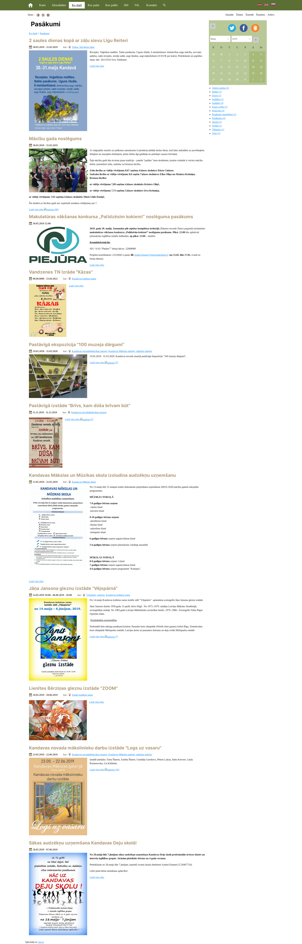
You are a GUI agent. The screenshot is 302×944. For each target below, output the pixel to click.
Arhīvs (271, 14)
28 (221, 79)
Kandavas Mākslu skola (84, 482)
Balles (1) (217, 91)
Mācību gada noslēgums (55, 138)
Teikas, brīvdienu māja (83, 47)
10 (245, 60)
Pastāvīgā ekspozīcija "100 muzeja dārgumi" (76, 344)
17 (245, 67)
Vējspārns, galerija (95, 595)
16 (237, 67)
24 (245, 73)
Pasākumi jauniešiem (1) (224, 114)
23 (237, 73)
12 (261, 60)
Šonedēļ (250, 14)
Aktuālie (229, 14)
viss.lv (41, 942)
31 (245, 79)
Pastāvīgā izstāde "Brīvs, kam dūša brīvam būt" (79, 405)
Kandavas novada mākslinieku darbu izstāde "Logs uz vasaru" (95, 748)
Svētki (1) (217, 125)
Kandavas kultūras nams (84, 278)
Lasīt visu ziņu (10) (104, 769)
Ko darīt (77, 5)
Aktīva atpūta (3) (220, 88)
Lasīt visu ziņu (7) (104, 636)
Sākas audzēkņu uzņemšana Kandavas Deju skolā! (83, 843)
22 (229, 73)
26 (261, 73)
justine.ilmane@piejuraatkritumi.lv (151, 255)
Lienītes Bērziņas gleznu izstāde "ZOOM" (73, 688)
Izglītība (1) (218, 99)
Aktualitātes (59, 5)
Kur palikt (111, 5)
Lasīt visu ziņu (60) (44, 209)
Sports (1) (217, 122)
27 (213, 79)
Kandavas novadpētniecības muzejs (89, 351)
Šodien (239, 14)
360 (126, 5)
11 (253, 60)
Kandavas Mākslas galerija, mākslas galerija (130, 351)
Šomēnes (260, 14)
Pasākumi (44, 33)
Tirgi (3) (216, 133)
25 (253, 73)
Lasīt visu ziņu (97, 66)
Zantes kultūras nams (82, 695)
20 (213, 73)
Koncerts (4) (218, 110)
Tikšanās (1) (218, 129)
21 (221, 73)
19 (261, 67)
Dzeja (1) (216, 95)
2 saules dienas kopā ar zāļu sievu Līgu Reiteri (78, 40)
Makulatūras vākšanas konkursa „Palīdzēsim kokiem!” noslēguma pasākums (111, 216)
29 (213, 54)
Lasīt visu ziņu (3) (104, 362)
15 (229, 67)
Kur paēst (93, 5)
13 (213, 67)
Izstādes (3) (217, 103)
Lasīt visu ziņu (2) (79, 419)
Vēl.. (137, 5)
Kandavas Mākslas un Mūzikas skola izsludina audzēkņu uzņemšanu (102, 475)
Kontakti (151, 5)
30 (221, 54)
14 (221, 67)
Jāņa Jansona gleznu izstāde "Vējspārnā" (73, 588)
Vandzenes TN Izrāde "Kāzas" (61, 272)
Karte (42, 5)
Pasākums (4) (218, 118)
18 (253, 67)
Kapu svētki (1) (219, 107)
